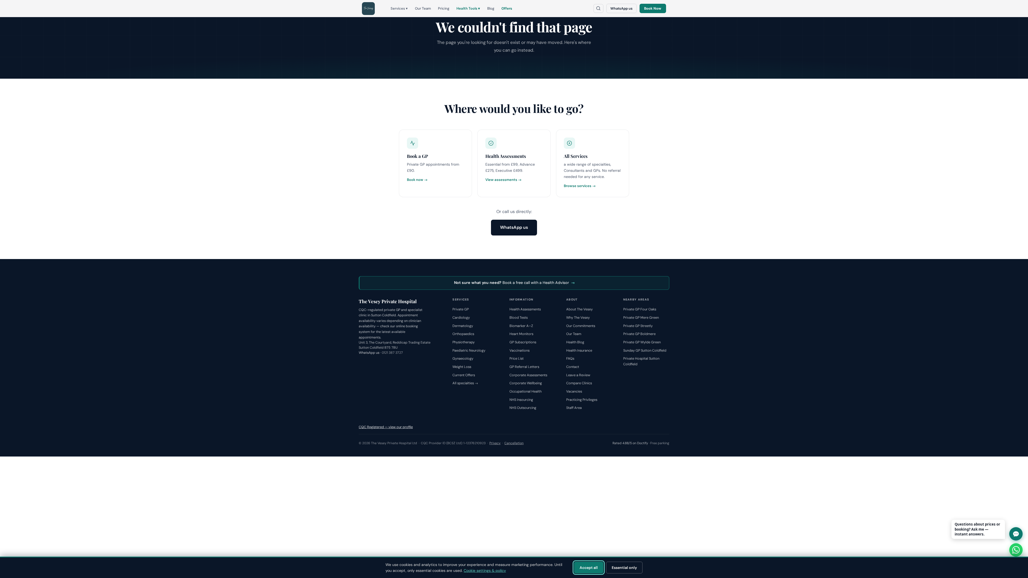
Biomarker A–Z (521, 326)
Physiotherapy (463, 342)
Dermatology (462, 326)
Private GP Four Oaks (639, 309)
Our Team (423, 8)
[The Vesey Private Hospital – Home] (368, 8)
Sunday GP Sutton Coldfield (644, 350)
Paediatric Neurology (468, 350)
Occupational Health (525, 391)
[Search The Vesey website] (599, 8)
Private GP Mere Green (641, 317)
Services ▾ (399, 8)
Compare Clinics (579, 383)
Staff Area (574, 407)
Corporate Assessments (528, 375)
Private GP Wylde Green (642, 342)
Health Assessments (525, 309)
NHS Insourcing (521, 399)
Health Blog (575, 342)
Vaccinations (519, 350)
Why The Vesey (578, 317)
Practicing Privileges (581, 399)
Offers (506, 8)
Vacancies (574, 391)
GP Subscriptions (522, 342)
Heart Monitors (521, 334)
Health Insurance (579, 350)
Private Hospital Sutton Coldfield (641, 361)
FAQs (570, 358)
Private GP (460, 309)
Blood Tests (518, 317)
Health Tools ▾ (468, 8)
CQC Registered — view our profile (386, 427)
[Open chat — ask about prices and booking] (1016, 534)
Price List (516, 358)
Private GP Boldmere (639, 334)
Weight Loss (461, 366)
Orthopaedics (463, 334)
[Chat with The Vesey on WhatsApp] (1016, 550)
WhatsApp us (621, 8)
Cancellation (514, 443)
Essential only (624, 567)
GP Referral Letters (524, 366)
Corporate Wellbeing (525, 383)
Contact (572, 366)
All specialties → (465, 383)
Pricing (443, 8)
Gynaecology (462, 358)
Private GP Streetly (638, 326)
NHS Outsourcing (522, 407)
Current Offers (463, 375)
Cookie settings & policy (485, 570)
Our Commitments (580, 326)
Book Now (652, 8)
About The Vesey (579, 309)
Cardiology (461, 317)
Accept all (589, 567)
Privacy (495, 443)
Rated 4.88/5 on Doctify (630, 443)
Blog (490, 8)
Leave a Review (578, 375)
